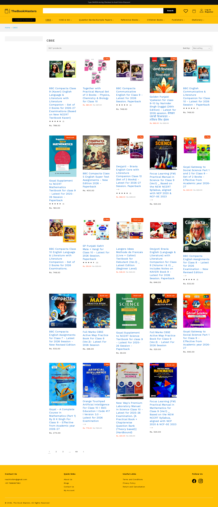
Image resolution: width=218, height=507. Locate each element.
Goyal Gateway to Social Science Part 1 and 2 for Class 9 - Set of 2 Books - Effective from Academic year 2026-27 (196, 176)
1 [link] (49, 451)
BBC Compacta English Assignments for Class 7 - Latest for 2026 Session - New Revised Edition (62, 338)
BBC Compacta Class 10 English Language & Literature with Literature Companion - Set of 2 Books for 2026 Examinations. (62, 258)
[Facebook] (194, 482)
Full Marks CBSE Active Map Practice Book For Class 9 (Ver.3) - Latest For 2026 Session (162, 339)
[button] (48, 20)
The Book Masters (21, 503)
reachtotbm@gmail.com (16, 479)
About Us (68, 479)
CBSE (15, 28)
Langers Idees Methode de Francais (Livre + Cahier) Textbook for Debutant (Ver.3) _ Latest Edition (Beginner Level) (129, 258)
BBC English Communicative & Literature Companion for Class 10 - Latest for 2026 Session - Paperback (196, 96)
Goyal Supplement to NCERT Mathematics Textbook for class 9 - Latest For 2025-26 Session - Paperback (62, 190)
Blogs (66, 483)
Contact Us (69, 487)
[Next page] (83, 451)
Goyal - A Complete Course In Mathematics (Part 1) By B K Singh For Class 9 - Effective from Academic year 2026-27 (62, 419)
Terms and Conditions (133, 479)
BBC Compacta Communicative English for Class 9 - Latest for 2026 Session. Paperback (129, 95)
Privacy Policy (129, 483)
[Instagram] (201, 482)
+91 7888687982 (12, 483)
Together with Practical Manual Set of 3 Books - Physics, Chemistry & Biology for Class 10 (96, 95)
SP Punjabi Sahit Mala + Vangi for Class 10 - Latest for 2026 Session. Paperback (96, 252)
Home (7, 28)
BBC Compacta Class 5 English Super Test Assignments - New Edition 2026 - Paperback (96, 180)
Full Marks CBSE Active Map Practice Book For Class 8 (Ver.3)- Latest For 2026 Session (95, 338)
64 (76, 452)
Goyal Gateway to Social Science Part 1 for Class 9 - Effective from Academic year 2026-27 (196, 339)
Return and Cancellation (134, 487)
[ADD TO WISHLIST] (68, 83)
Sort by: (186, 48)
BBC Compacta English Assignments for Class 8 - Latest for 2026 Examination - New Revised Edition (196, 264)
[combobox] (109, 10)
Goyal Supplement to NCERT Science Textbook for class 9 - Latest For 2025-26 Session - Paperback (129, 340)
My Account (69, 490)
